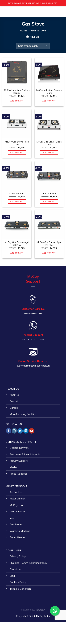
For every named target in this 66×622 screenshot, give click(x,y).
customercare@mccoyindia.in (33, 365)
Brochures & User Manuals (25, 454)
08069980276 (33, 313)
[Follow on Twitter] (20, 431)
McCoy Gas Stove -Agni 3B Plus (17, 243)
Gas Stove (16, 524)
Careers (14, 407)
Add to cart (17, 101)
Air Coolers (16, 492)
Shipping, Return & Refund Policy (28, 562)
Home (23, 30)
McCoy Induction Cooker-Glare (49, 91)
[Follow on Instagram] (14, 431)
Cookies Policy (18, 582)
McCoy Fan (16, 505)
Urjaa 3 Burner (49, 193)
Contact (14, 401)
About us (14, 394)
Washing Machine (20, 530)
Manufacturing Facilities (23, 414)
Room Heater (17, 537)
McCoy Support (19, 460)
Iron (12, 518)
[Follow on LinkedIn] (26, 431)
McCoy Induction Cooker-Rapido (17, 91)
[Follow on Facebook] (8, 431)
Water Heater (18, 511)
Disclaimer (15, 569)
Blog (12, 575)
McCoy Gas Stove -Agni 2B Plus (49, 243)
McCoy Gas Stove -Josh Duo (17, 143)
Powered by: (28, 609)
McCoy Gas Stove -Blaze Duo (49, 143)
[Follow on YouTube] (31, 431)
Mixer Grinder (17, 498)
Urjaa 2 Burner (16, 193)
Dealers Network (19, 447)
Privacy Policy (18, 556)
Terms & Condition (20, 588)
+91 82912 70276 (33, 339)
